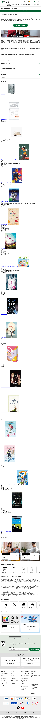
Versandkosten (21, 718)
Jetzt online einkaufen (20, 25)
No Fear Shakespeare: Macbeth (6, 531)
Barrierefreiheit (4, 683)
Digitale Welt (33, 690)
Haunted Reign (3, 94)
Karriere (2, 675)
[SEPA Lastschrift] (19, 698)
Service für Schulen (14, 680)
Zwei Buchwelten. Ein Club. (10, 623)
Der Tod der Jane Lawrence (5, 387)
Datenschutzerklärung (25, 686)
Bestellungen (3, 74)
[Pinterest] (36, 703)
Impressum (3, 685)
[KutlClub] (22, 703)
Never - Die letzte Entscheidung (6, 507)
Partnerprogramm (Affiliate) (34, 688)
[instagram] (32, 703)
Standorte (3, 680)
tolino (2, 71)
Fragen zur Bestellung (25, 673)
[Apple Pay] (34, 698)
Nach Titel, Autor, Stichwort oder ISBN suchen (15, 4)
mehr (2, 83)
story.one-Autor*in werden (34, 680)
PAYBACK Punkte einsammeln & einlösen (30, 623)
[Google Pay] (27, 698)
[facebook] (28, 703)
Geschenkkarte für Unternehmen (34, 685)
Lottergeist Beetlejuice (5, 201)
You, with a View (4, 361)
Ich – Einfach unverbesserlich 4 (6, 182)
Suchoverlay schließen (26, 4)
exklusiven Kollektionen (26, 586)
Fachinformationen (4, 678)
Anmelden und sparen (34, 649)
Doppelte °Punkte (5, 605)
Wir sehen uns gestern (4, 224)
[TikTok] (18, 707)
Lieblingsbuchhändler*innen (35, 678)
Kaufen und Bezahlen (25, 675)
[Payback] (14, 703)
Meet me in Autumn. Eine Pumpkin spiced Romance (10, 159)
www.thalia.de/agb (4, 595)
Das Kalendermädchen (5, 119)
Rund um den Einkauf (25, 671)
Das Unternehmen (4, 673)
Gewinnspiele (23, 605)
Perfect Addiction (4, 314)
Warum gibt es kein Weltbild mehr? (8, 58)
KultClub (33, 693)
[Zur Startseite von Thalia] (6, 2)
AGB (2, 687)
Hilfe (12, 673)
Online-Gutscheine (24, 678)
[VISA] (6, 698)
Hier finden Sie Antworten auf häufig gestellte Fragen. (11, 20)
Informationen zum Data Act (24, 689)
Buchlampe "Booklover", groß (6, 136)
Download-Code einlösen (24, 681)
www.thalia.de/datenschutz (15, 595)
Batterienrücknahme (15, 676)
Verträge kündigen (24, 684)
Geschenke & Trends (32, 569)
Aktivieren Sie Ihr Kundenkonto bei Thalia (30, 551)
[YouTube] (22, 707)
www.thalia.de (3, 580)
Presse (2, 676)
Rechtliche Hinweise (12, 644)
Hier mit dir (3, 248)
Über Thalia (3, 671)
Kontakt (12, 675)
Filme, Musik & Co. (5, 569)
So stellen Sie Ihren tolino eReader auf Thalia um (20, 11)
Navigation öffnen (1, 5)
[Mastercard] (12, 698)
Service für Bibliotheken (13, 682)
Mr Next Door (3, 289)
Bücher (14, 569)
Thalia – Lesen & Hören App (35, 676)
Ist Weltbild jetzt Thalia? (5, 63)
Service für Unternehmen (13, 685)
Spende (14, 605)
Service (12, 671)
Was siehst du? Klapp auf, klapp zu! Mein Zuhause (9, 266)
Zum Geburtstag (32, 605)
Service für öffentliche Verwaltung (15, 688)
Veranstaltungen (34, 691)
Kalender (23, 569)
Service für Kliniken (14, 690)
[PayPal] (6, 703)
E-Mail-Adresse (12, 647)
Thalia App (33, 673)
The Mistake (3, 437)
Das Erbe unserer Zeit (4, 412)
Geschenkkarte (34, 682)
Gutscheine (3, 77)
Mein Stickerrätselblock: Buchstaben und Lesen (9, 484)
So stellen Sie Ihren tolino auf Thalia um (10, 551)
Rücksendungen (14, 678)
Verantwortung (4, 682)
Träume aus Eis (3, 337)
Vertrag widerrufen (20, 667)
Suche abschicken (9, 5)
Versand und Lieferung (25, 676)
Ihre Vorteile (33, 671)
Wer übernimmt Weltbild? (6, 60)
